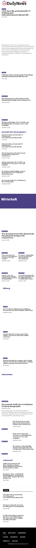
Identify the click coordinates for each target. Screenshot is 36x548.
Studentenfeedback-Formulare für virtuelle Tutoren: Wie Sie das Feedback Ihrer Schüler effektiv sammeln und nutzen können (18, 362)
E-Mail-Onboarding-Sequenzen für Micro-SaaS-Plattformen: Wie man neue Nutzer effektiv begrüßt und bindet (13, 517)
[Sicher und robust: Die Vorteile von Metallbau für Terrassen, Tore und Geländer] (18, 113)
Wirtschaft (4, 96)
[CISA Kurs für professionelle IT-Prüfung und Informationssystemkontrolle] (18, 30)
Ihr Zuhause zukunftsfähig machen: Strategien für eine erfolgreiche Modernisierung (13, 173)
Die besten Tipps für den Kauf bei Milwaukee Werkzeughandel (13, 505)
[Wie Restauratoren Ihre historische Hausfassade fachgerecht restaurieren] (18, 89)
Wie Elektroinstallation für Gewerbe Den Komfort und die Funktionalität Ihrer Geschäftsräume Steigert (26, 277)
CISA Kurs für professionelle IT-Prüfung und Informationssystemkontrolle (17, 76)
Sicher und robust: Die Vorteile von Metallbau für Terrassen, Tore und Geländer (15, 123)
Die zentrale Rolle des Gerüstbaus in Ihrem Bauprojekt (14, 181)
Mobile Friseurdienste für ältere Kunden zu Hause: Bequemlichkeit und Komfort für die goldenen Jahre (12, 466)
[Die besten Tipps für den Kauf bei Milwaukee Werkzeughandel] (29, 508)
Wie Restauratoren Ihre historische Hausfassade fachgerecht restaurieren (16, 99)
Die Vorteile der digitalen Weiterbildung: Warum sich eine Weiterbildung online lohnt (18, 309)
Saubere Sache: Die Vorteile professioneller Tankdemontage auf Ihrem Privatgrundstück (9, 277)
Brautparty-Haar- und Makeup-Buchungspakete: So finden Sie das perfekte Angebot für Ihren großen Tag (13, 476)
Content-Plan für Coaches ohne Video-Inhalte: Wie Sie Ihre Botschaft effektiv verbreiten (16, 335)
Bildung (5, 306)
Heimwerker (7, 374)
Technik (4, 9)
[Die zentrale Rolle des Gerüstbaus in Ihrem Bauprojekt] (31, 182)
